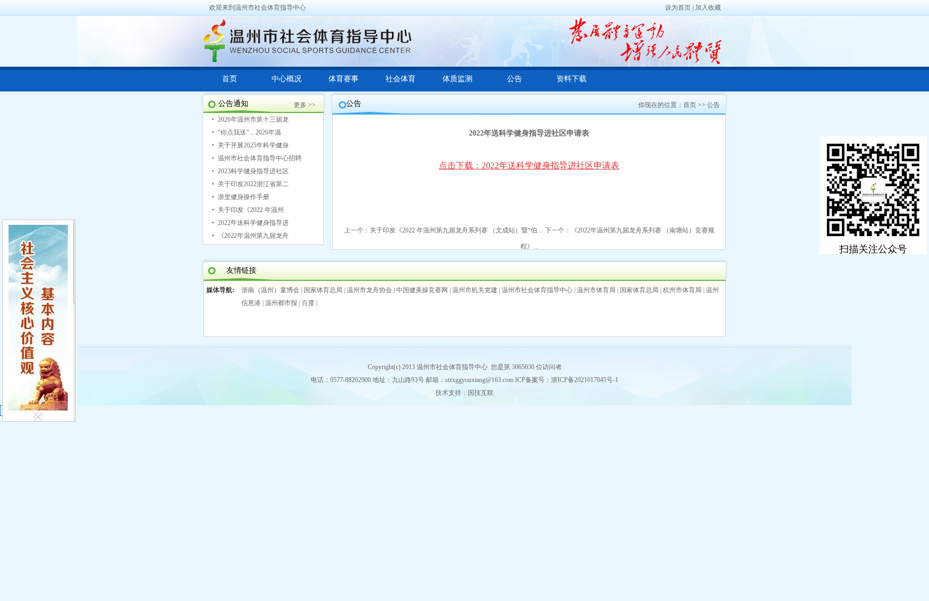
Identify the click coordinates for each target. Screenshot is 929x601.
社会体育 (400, 79)
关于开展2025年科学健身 (253, 145)
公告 (514, 79)
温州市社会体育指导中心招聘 (260, 158)
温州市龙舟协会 (369, 290)
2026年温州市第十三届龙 (253, 119)
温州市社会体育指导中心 (537, 290)
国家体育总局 (323, 290)
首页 (229, 79)
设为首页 (678, 7)
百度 (308, 303)
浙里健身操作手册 (243, 197)
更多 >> (305, 105)
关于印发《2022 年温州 (251, 210)
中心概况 (286, 79)
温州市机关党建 (474, 290)
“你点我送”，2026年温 (249, 132)
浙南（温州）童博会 (270, 290)
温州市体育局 (596, 290)
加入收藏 (708, 7)
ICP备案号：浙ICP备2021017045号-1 (566, 380)
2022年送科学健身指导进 (253, 223)
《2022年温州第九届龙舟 (253, 235)
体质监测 (457, 79)
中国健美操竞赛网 (422, 290)
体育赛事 (343, 79)
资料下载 (571, 79)
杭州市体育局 (682, 290)
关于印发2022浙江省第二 (253, 184)
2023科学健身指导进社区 (253, 171)
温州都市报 (281, 303)
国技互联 (481, 393)
